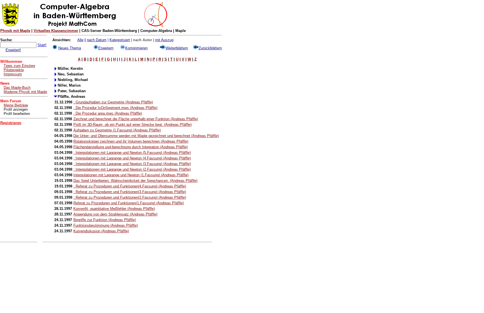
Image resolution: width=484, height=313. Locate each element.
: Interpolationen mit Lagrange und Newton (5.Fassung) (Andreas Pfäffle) (132, 152)
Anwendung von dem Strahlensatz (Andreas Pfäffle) (115, 214)
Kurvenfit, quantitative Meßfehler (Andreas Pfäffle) (114, 209)
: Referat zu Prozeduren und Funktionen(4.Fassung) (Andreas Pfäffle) (129, 186)
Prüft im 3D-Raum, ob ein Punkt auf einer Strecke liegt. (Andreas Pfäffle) (132, 124)
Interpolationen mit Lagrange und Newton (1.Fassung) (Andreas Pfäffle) (131, 175)
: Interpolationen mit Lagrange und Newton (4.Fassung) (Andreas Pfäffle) (132, 158)
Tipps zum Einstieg (19, 66)
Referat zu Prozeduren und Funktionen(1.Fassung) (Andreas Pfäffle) (128, 203)
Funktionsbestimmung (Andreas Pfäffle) (105, 225)
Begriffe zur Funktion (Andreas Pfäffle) (104, 220)
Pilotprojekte (14, 70)
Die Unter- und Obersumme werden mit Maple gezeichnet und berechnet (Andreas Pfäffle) (146, 136)
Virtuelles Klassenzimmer (56, 31)
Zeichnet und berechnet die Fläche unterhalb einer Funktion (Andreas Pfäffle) (135, 119)
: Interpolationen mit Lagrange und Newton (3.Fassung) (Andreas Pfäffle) (132, 164)
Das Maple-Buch (17, 87)
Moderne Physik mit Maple (25, 92)
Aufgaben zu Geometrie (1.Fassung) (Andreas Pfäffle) (117, 130)
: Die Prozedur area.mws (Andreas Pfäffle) (107, 113)
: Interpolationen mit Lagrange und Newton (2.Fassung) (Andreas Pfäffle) (132, 169)
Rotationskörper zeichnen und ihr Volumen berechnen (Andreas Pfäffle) (130, 141)
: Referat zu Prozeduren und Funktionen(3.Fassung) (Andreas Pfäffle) (129, 192)
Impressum (13, 74)
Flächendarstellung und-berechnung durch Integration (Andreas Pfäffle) (130, 147)
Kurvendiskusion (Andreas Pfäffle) (101, 231)
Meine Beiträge (16, 105)
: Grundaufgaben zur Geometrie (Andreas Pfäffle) (113, 102)
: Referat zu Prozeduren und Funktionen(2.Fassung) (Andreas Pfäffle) (129, 197)
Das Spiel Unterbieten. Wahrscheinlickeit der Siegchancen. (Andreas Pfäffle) (135, 180)
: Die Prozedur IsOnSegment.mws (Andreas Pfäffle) (115, 108)
